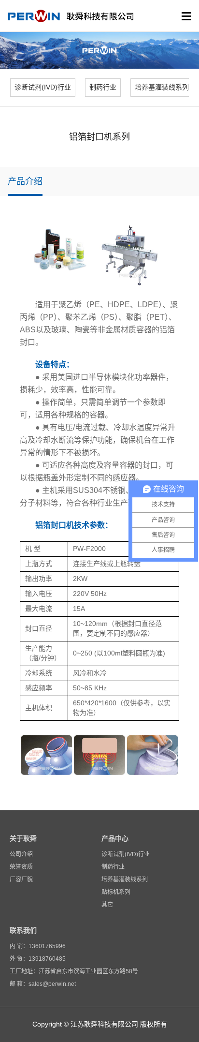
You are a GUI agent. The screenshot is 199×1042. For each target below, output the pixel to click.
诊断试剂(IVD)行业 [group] (42, 87)
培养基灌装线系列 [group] (162, 87)
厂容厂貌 (21, 879)
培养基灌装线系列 (124, 879)
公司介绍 (21, 854)
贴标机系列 (115, 892)
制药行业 (113, 866)
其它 (107, 904)
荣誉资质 (21, 866)
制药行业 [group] (102, 87)
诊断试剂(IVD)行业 (125, 854)
